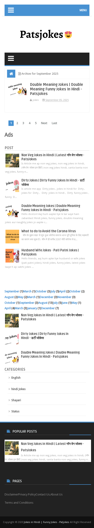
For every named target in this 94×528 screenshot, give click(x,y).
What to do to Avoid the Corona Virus (48, 231)
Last (54, 123)
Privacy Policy (27, 494)
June (65, 302)
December (46, 297)
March (27, 291)
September (12, 291)
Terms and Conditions (19, 502)
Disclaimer (11, 494)
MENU (83, 10)
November (64, 297)
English (16, 377)
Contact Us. (43, 494)
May (20, 297)
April (62, 291)
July (53, 291)
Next (44, 123)
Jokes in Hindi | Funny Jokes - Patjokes (46, 522)
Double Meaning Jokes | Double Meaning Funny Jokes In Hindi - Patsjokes (56, 89)
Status (15, 411)
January (32, 308)
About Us (56, 494)
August (9, 297)
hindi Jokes (18, 389)
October (41, 291)
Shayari (16, 400)
